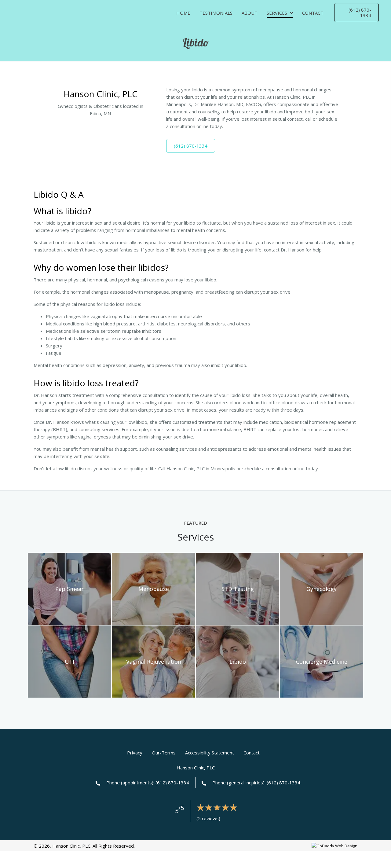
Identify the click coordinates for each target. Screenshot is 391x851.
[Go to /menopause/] (153, 589)
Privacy (134, 753)
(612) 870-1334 (171, 782)
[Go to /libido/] (237, 661)
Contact (251, 753)
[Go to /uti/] (69, 661)
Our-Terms (164, 753)
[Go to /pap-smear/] (69, 589)
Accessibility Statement (209, 753)
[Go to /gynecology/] (321, 589)
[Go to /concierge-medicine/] (321, 661)
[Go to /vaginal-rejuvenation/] (153, 661)
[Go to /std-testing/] (237, 589)
